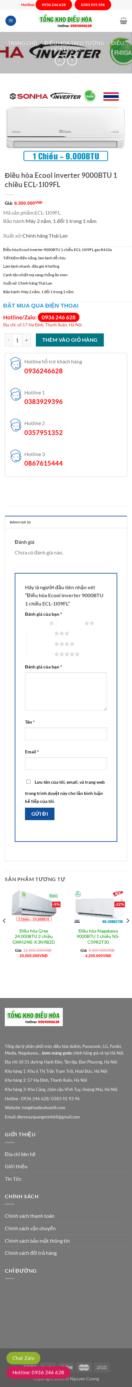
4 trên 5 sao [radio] (40, 643)
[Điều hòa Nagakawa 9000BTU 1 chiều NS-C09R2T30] (98, 907)
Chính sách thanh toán (29, 1216)
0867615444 (43, 463)
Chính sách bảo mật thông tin (37, 1241)
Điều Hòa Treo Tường (74, 43)
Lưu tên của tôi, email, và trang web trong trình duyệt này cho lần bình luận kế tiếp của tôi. (65, 791)
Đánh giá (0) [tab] (20, 522)
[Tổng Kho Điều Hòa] (66, 21)
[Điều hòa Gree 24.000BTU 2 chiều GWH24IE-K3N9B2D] (34, 907)
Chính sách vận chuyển (30, 1228)
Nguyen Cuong (84, 1378)
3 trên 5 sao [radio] (40, 633)
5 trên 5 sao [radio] (40, 654)
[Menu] (10, 21)
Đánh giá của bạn (43, 614)
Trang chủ (22, 43)
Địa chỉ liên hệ (20, 1154)
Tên (30, 722)
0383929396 (43, 401)
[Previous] (4, 933)
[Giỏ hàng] (123, 21)
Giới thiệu (16, 1166)
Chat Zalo (23, 1358)
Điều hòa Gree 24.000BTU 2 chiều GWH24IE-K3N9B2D (33, 936)
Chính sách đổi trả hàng (31, 1253)
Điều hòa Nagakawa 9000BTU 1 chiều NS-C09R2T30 (98, 936)
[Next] (127, 933)
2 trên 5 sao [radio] (70, 623)
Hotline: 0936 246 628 (38, 1372)
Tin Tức (13, 1179)
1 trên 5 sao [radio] (35, 623)
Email (32, 751)
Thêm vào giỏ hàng (70, 340)
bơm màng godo (57, 1052)
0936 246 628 (59, 317)
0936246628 (43, 371)
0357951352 (43, 432)
